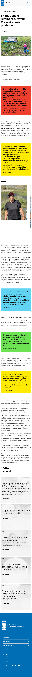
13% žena (20, 122)
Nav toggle (29, 3)
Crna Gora (7, 2)
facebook (15, 665)
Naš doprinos (7, 645)
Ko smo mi (6, 637)
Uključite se (7, 649)
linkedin (6, 665)
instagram (12, 665)
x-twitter (9, 665)
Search (27, 3)
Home (2, 7)
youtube (19, 665)
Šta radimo (6, 641)
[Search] (7, 658)
